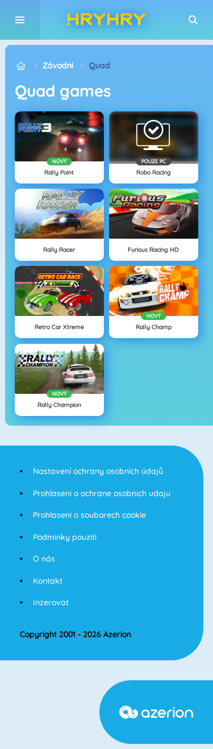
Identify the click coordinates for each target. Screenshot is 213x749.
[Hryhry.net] (21, 66)
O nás (44, 559)
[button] (193, 20)
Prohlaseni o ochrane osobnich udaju (101, 493)
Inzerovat (51, 602)
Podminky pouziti (65, 537)
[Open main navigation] (20, 20)
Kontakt (47, 581)
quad (99, 65)
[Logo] (106, 20)
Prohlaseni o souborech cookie (89, 515)
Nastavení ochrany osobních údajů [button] (98, 471)
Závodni (58, 65)
